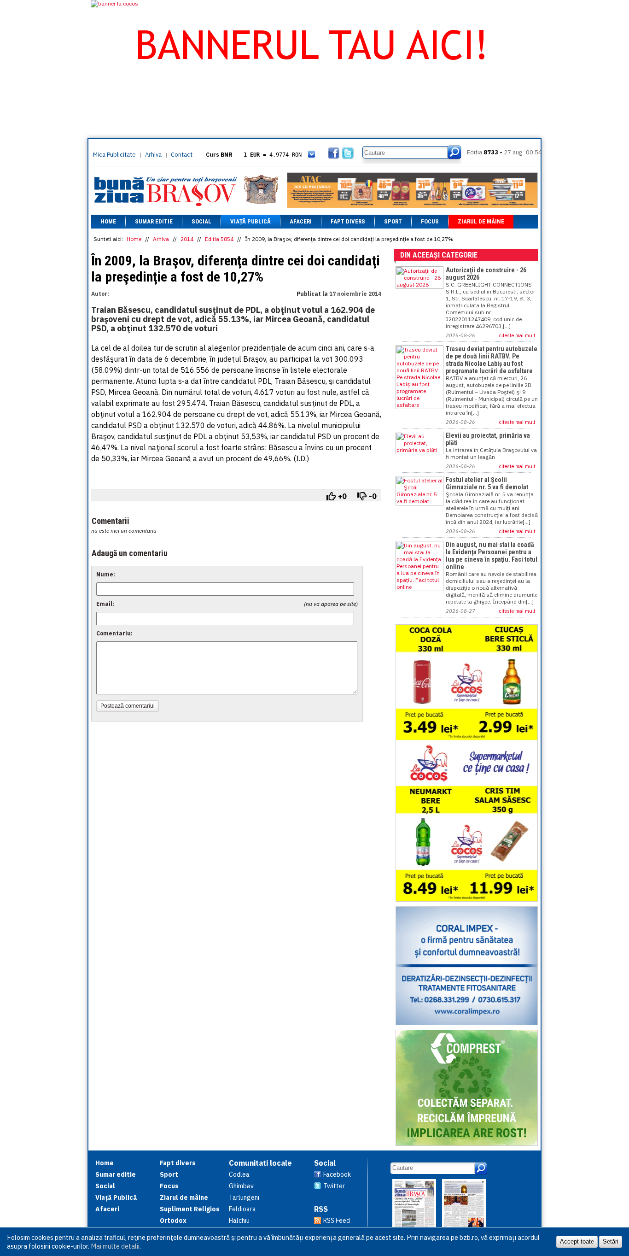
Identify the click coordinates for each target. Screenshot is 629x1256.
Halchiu (239, 1220)
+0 (342, 496)
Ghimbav (241, 1186)
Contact (181, 154)
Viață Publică (250, 221)
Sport (393, 221)
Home (108, 221)
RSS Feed (336, 1220)
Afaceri (301, 221)
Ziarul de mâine (481, 221)
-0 (373, 496)
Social (201, 221)
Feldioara (242, 1209)
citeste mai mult (517, 335)
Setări (610, 1241)
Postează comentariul (127, 706)
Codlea (239, 1174)
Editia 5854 (219, 238)
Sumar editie (154, 221)
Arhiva (153, 154)
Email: (105, 603)
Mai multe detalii (115, 1246)
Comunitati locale (260, 1163)
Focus (430, 221)
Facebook (337, 1174)
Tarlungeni (244, 1197)
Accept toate (577, 1241)
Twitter (334, 1186)
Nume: (105, 574)
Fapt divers (348, 221)
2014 (187, 238)
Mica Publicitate (114, 154)
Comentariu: (114, 633)
